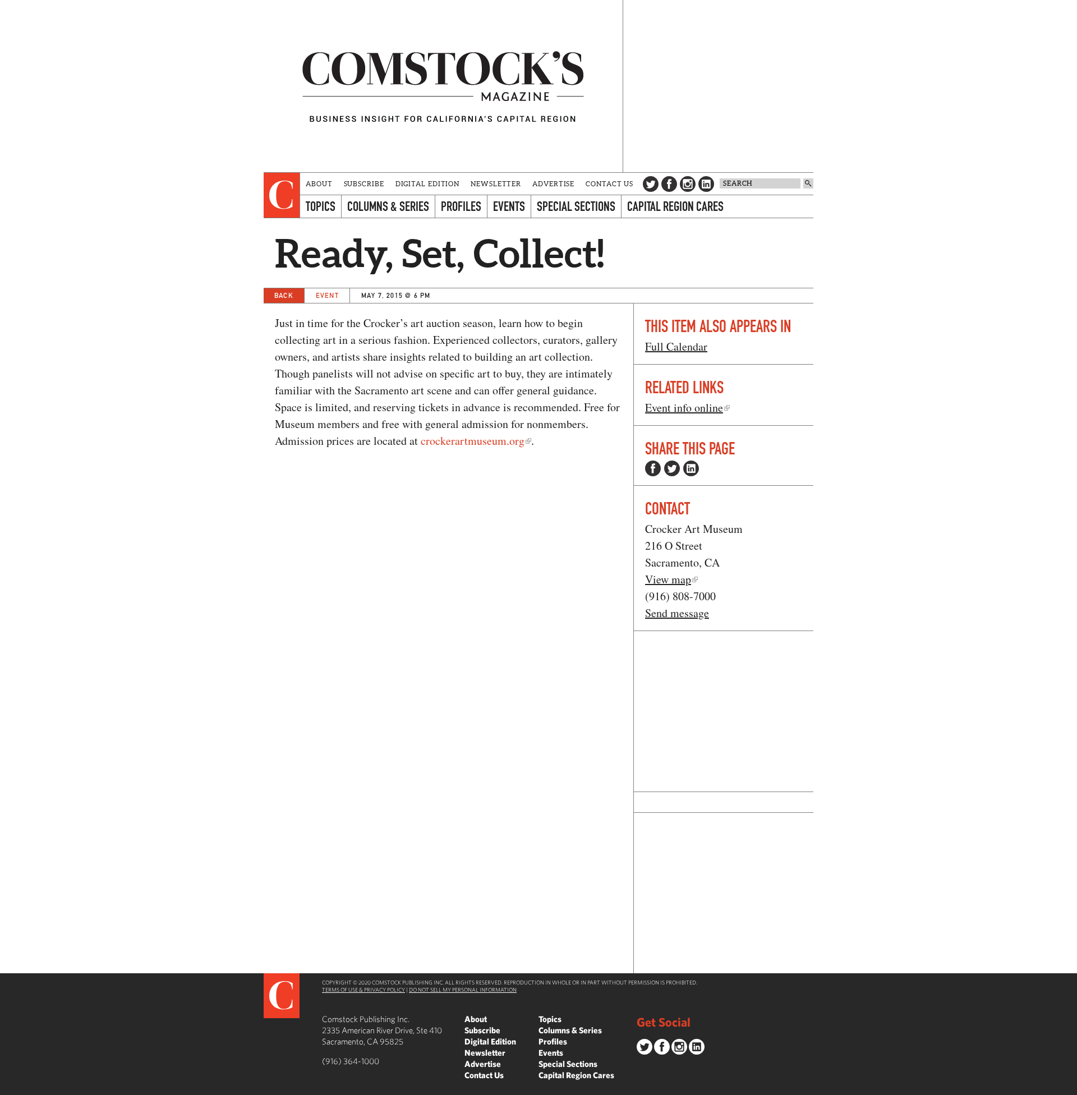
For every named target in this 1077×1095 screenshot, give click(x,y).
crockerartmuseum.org (472, 440)
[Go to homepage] (443, 86)
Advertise (553, 183)
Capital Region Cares (675, 206)
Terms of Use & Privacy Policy (363, 989)
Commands (8, 1086)
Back (283, 295)
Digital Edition (427, 183)
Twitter (651, 184)
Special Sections (576, 206)
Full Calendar (676, 346)
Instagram (688, 184)
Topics (320, 206)
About (319, 183)
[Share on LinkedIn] (691, 468)
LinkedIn (706, 184)
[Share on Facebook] (653, 468)
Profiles (461, 206)
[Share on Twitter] (672, 468)
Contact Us (609, 183)
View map (668, 579)
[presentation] (282, 195)
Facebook (669, 184)
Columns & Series (388, 206)
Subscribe (364, 183)
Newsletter (496, 183)
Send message (677, 612)
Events (509, 206)
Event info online (684, 407)
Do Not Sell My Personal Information (463, 989)
